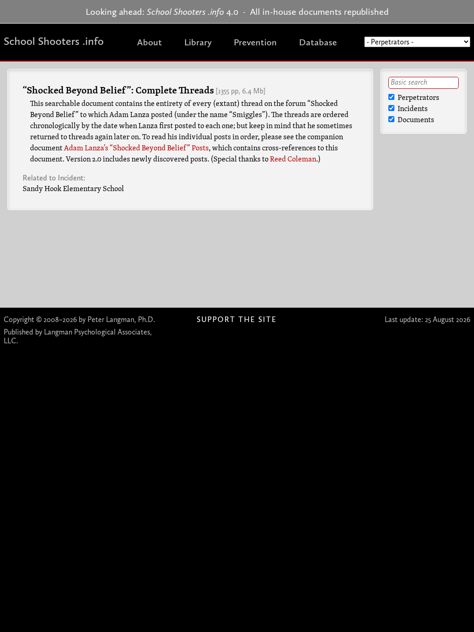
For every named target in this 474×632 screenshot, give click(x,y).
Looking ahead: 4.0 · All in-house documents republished (237, 11)
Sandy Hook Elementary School (73, 189)
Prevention (255, 42)
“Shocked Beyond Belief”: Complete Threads (118, 91)
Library (198, 42)
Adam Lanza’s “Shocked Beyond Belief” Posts (136, 148)
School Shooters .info (54, 41)
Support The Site (237, 319)
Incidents (412, 109)
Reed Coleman (293, 159)
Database (318, 42)
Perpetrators (417, 98)
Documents (415, 120)
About (149, 42)
